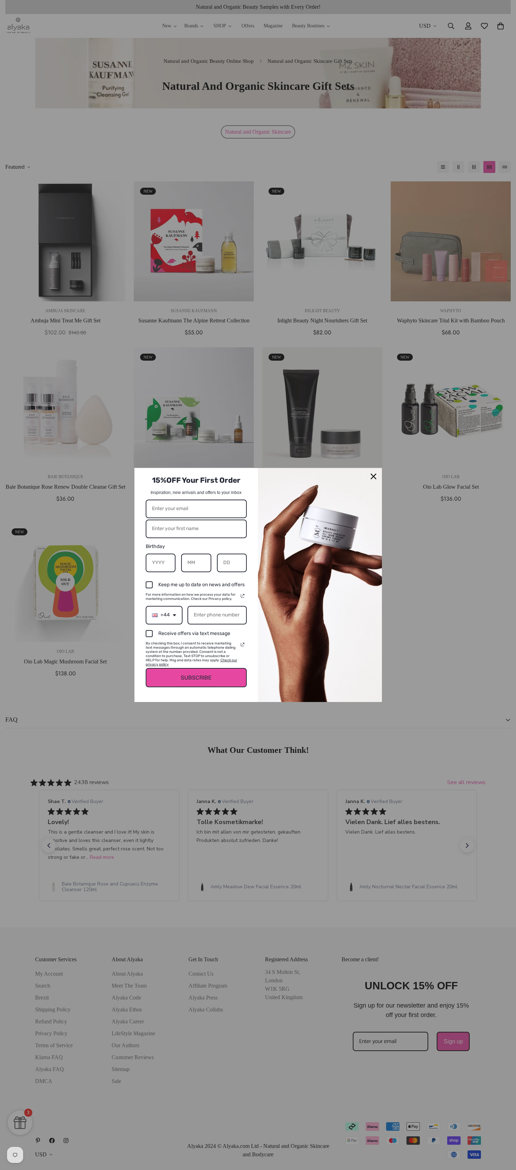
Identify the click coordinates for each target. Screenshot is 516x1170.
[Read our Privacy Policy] (242, 595)
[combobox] (164, 615)
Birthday (155, 546)
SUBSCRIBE (196, 677)
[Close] (373, 476)
